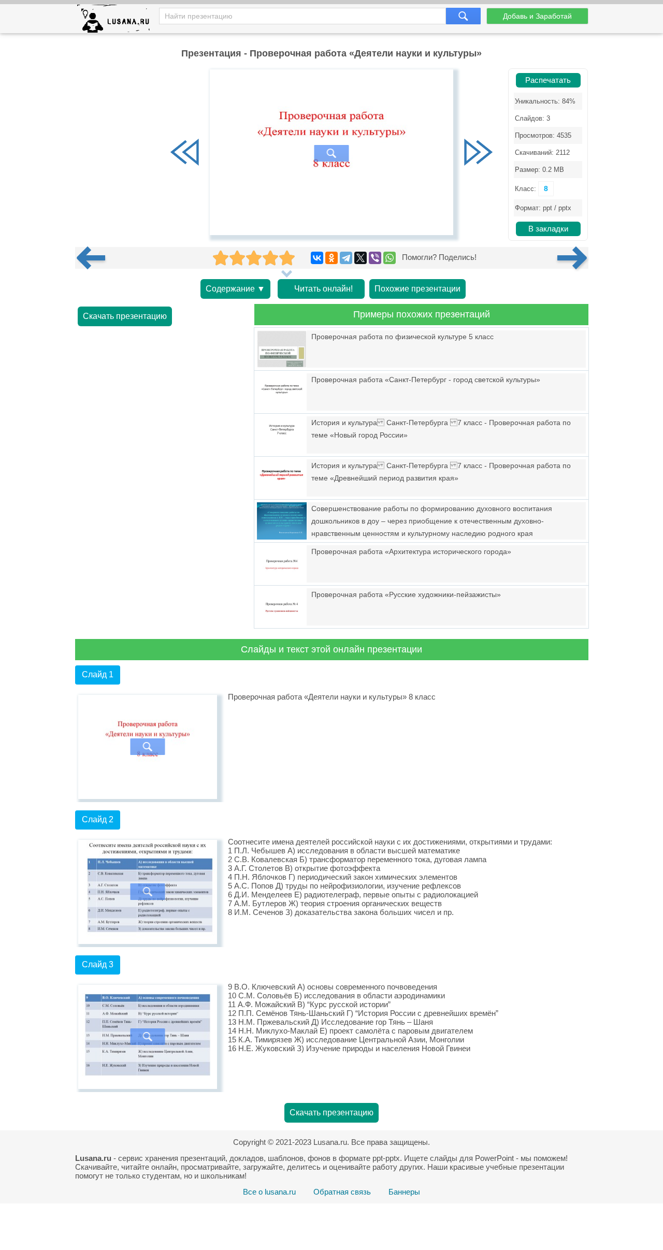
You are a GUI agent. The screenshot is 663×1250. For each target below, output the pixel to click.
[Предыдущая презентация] (94, 258)
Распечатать (548, 80)
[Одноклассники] (331, 258)
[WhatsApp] (389, 258)
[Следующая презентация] (572, 258)
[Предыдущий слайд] (185, 153)
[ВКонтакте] (317, 258)
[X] (360, 258)
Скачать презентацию (125, 316)
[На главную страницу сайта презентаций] (117, 21)
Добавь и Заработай (537, 16)
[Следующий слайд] (478, 153)
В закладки (548, 229)
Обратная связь (342, 1191)
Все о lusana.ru (269, 1191)
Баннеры (404, 1191)
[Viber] (375, 258)
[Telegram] (346, 258)
